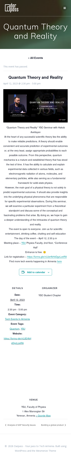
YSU (23, 242)
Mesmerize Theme (46, 450)
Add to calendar (36, 272)
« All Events (35, 58)
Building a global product (52, 424)
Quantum (14, 328)
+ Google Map (43, 415)
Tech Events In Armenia (17, 319)
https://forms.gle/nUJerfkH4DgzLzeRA (47, 256)
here (59, 261)
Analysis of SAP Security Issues (21, 424)
